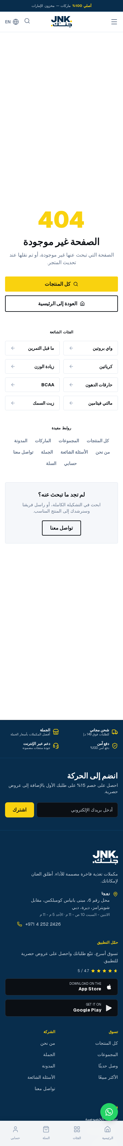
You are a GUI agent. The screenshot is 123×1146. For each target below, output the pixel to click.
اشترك (19, 809)
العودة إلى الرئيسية (57, 303)
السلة (51, 463)
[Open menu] (114, 22)
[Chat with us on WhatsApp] (109, 1112)
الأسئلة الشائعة (74, 452)
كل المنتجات (57, 284)
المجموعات (69, 440)
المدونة (20, 440)
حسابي (70, 463)
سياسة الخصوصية (101, 1119)
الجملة (47, 452)
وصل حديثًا (108, 1066)
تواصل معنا (23, 452)
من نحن (103, 452)
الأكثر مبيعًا (108, 1077)
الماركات (43, 440)
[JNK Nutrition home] (61, 21)
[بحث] (27, 21)
